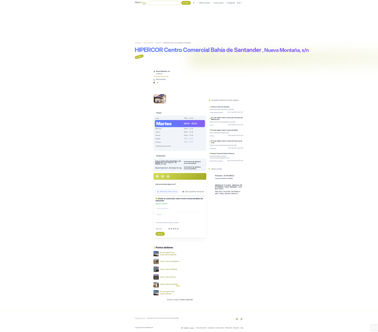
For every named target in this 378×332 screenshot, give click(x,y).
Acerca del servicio (201, 328)
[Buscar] (193, 3)
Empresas (236, 328)
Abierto (140, 56)
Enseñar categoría (180, 299)
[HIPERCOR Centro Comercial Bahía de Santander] (160, 98)
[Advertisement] (189, 22)
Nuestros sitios (219, 328)
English (192, 328)
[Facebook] (237, 319)
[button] (239, 3)
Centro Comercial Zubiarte (169, 284)
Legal (241, 328)
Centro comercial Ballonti (168, 269)
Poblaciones (228, 328)
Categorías (211, 328)
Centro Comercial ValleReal (169, 261)
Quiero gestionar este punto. (194, 191)
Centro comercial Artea (168, 277)
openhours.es (149, 327)
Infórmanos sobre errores (163, 146)
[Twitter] (241, 319)
